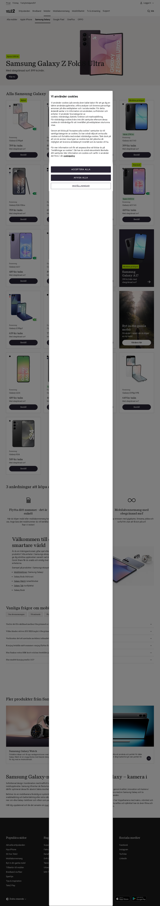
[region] (81, 498)
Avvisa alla (81, 177)
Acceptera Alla (80, 169)
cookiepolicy (69, 156)
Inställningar (81, 186)
